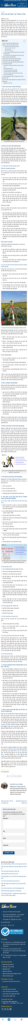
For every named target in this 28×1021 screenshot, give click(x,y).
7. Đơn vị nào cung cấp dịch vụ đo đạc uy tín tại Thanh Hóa (13, 80)
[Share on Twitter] (13, 776)
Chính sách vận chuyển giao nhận (11, 993)
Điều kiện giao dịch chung (9, 989)
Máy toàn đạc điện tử (8, 964)
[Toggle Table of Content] (23, 41)
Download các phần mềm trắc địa (11, 981)
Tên (4, 831)
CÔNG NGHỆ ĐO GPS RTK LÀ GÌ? (9, 873)
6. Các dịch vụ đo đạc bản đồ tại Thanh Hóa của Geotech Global (13, 62)
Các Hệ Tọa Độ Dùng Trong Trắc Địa (10, 881)
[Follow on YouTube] (10, 1009)
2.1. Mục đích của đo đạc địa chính (11, 46)
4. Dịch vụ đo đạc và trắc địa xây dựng (11, 58)
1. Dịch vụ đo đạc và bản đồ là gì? (10, 43)
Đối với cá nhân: (8, 49)
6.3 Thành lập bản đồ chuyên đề (10, 70)
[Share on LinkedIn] (20, 776)
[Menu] (2, 5)
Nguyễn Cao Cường (8, 83)
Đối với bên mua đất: (9, 50)
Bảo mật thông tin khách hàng (10, 991)
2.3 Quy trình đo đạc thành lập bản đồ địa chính (14, 55)
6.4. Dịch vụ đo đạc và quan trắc (10, 71)
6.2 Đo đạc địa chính (8, 68)
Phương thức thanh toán (9, 996)
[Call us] (8, 1009)
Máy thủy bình (6, 969)
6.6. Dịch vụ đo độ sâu (8, 74)
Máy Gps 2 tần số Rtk (8, 966)
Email (4, 838)
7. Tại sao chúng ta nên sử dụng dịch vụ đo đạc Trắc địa (12, 77)
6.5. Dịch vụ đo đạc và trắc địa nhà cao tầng (13, 73)
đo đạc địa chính (14, 715)
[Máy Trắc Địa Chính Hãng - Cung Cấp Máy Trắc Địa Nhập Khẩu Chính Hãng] (10, 5)
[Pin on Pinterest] (18, 776)
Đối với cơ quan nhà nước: (10, 48)
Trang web (5, 845)
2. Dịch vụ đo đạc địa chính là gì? (10, 45)
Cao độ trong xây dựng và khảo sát (10, 871)
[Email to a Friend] (15, 776)
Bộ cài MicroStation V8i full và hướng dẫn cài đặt (13, 864)
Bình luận (5, 818)
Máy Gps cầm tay (7, 971)
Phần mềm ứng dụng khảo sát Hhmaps (11, 890)
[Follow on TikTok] (5, 1009)
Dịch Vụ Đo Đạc (21, 20)
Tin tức (3, 12)
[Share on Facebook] (10, 776)
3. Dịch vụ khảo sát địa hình (9, 57)
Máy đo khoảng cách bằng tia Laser (12, 973)
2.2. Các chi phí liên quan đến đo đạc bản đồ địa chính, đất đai (14, 53)
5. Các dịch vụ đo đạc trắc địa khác (11, 60)
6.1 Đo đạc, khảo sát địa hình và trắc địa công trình (13, 66)
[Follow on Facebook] (2, 1009)
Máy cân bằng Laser (8, 976)
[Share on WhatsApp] (7, 776)
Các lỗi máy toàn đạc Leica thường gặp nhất (12, 888)
